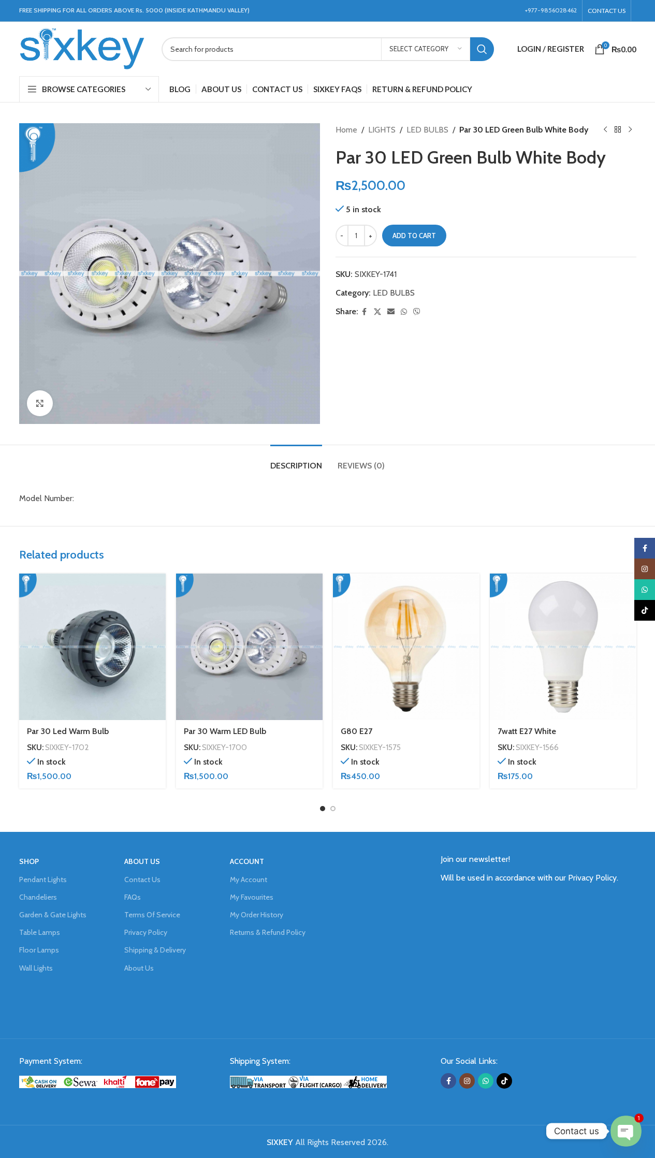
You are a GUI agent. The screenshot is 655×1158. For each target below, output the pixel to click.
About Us (139, 968)
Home (346, 130)
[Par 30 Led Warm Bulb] (92, 647)
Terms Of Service (152, 914)
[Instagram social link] (467, 1081)
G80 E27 (356, 731)
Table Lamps (39, 932)
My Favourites (251, 897)
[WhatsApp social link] (404, 312)
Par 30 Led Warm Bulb (68, 731)
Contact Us (142, 879)
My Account (248, 879)
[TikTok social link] (504, 1081)
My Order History (256, 914)
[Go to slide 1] (322, 808)
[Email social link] (391, 312)
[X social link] (377, 312)
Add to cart (414, 235)
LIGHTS (382, 130)
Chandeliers (38, 897)
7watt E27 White (527, 731)
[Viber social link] (417, 312)
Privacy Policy (145, 932)
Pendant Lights (43, 879)
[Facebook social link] (364, 312)
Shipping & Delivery (155, 950)
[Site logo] (82, 48)
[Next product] (630, 130)
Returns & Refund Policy (267, 932)
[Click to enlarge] (40, 403)
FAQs (132, 897)
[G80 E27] (406, 647)
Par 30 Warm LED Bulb (225, 731)
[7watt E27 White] (563, 647)
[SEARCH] (482, 49)
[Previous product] (605, 130)
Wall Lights (36, 968)
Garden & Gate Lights (52, 914)
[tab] (296, 460)
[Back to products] (618, 130)
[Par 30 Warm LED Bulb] (249, 647)
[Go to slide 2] (333, 808)
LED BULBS (427, 130)
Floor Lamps (39, 950)
